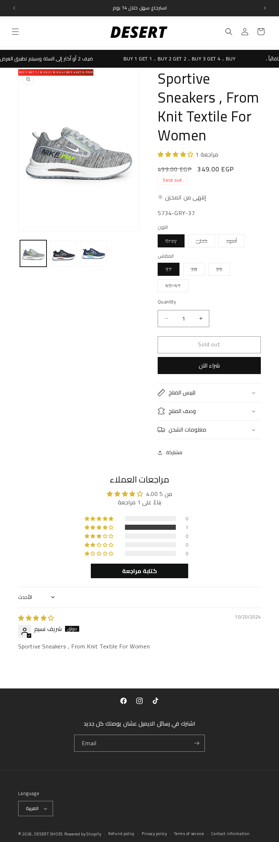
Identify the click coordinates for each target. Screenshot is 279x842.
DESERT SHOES (48, 834)
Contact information (230, 833)
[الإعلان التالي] (265, 8)
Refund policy (121, 833)
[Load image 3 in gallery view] (93, 253)
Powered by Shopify (82, 834)
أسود (235, 241)
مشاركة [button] (174, 452)
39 (223, 270)
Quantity (167, 302)
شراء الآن (209, 365)
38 (198, 270)
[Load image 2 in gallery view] (63, 253)
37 (172, 270)
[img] (36, 617)
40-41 (177, 286)
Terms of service (189, 833)
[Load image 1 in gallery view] (33, 253)
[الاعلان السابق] (14, 8)
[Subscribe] (197, 743)
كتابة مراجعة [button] (139, 570)
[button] (15, 32)
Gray (175, 241)
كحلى (205, 241)
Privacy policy (154, 833)
